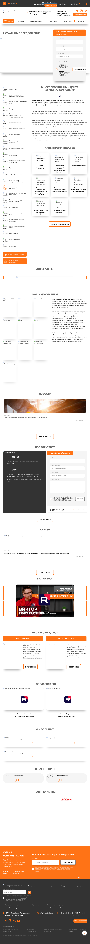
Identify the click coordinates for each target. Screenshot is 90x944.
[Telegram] (77, 11)
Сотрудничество (66, 886)
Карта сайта (35, 905)
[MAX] (81, 11)
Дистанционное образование (13, 261)
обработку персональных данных (62, 75)
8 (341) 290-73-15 (62, 11)
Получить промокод (81, 69)
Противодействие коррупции (55, 905)
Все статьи (45, 572)
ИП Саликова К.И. (66, 638)
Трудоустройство (33, 886)
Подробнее (30, 667)
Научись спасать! (36, 21)
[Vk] (85, 11)
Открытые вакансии (50, 886)
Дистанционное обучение (57, 908)
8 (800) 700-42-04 (63, 14)
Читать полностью (60, 224)
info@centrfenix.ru (46, 913)
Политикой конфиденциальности (64, 71)
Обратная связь (80, 886)
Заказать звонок (80, 14)
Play (15, 780)
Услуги (10, 21)
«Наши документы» (30, 476)
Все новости (45, 436)
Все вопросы (45, 519)
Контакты (81, 21)
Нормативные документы (16, 254)
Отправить (80, 499)
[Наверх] (84, 939)
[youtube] (18, 921)
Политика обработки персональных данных (21, 908)
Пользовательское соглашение (14, 905)
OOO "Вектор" (23, 638)
